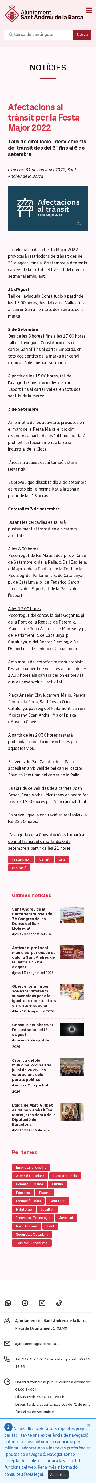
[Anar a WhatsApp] (8, 1302)
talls (62, 859)
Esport (44, 1193)
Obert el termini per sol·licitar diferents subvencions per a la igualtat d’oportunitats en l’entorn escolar (34, 996)
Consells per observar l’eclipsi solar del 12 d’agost (32, 1029)
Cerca (82, 34)
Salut (50, 1226)
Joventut (66, 1218)
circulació (19, 868)
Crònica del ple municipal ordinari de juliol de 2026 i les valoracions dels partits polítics (31, 1070)
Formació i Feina (28, 1201)
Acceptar (58, 1474)
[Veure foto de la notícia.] (48, 208)
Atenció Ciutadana (30, 1176)
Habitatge (24, 1209)
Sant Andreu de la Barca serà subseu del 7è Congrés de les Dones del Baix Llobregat (32, 919)
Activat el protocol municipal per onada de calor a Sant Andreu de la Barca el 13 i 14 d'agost (34, 957)
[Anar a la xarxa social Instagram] (42, 1302)
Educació (23, 1193)
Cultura (57, 1184)
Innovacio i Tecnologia (33, 1218)
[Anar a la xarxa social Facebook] (25, 1302)
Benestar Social (65, 1176)
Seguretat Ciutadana (32, 1234)
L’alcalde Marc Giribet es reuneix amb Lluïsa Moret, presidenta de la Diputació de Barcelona (34, 1115)
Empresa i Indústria (31, 1167)
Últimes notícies (31, 895)
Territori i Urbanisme (32, 1243)
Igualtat (47, 1209)
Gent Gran (57, 1201)
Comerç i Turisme (29, 1184)
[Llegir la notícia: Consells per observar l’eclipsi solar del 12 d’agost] (72, 1029)
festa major (21, 859)
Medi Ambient (26, 1226)
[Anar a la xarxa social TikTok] (59, 1302)
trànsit (44, 859)
